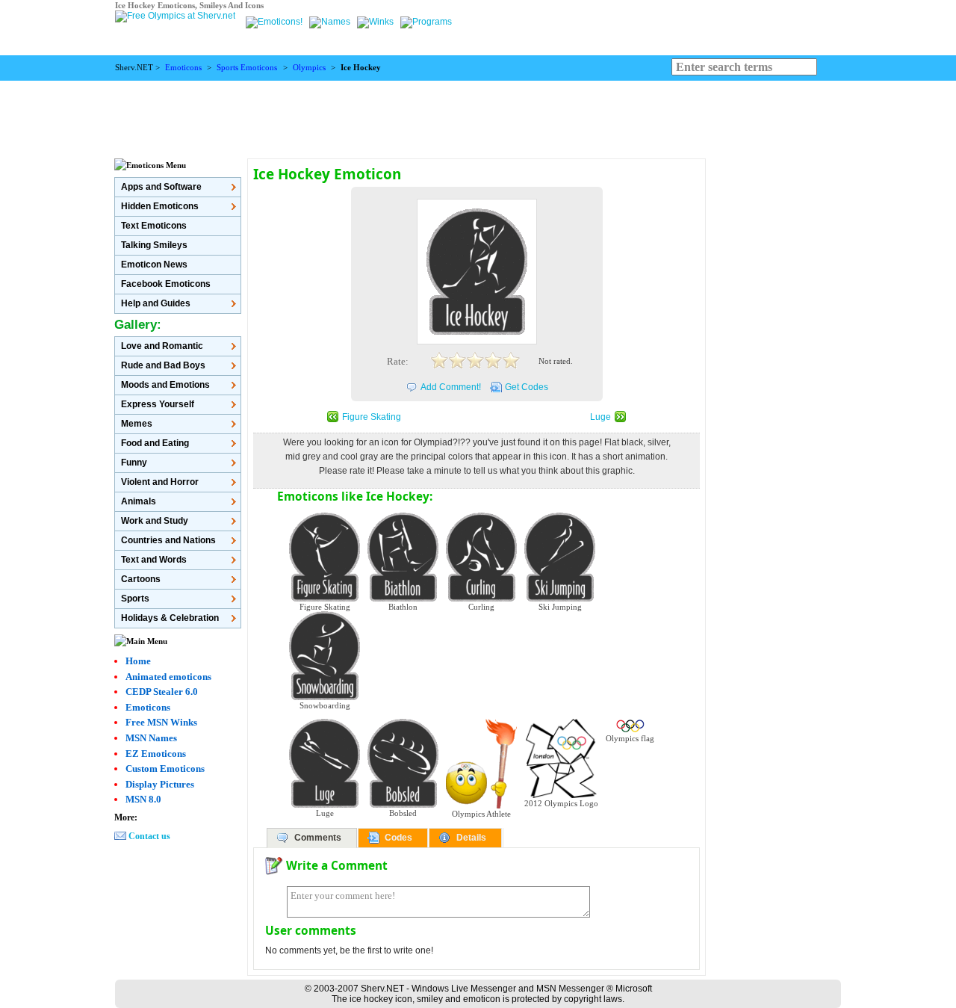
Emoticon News (154, 264)
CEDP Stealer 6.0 (161, 691)
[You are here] (275, 21)
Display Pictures (159, 784)
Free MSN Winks (161, 722)
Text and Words (154, 559)
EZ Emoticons (155, 753)
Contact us (149, 836)
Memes (136, 423)
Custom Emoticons (165, 768)
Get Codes (526, 387)
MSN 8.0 (143, 799)
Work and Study (154, 521)
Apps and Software (161, 187)
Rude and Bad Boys (163, 365)
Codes (398, 837)
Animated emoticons (168, 676)
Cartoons (141, 579)
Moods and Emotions (165, 385)
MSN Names (151, 737)
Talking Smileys (154, 245)
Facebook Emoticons (166, 284)
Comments (317, 837)
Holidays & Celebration (170, 618)
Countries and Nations (168, 540)
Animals (138, 501)
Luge (600, 417)
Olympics (309, 68)
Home (138, 661)
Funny (134, 462)
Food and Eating (155, 443)
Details (471, 837)
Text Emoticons (154, 225)
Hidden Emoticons (160, 206)
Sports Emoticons (247, 68)
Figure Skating (371, 417)
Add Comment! (450, 387)
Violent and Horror (160, 482)
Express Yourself (157, 404)
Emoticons (183, 68)
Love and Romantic (162, 346)
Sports (135, 598)
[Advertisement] (478, 114)
